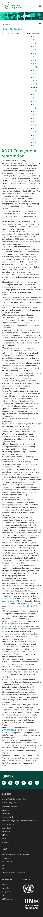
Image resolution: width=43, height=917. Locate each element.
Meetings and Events (7, 817)
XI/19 (35, 98)
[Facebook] (11, 782)
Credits (4, 895)
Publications (5, 842)
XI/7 (34, 57)
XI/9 (34, 64)
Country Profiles (6, 813)
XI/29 (35, 132)
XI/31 (35, 139)
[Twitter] (18, 782)
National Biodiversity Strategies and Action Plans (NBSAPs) (19, 820)
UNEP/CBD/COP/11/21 (30, 606)
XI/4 (34, 46)
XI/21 (35, 104)
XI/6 (34, 53)
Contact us (5, 884)
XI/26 (35, 122)
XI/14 (35, 81)
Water (3, 868)
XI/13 (35, 77)
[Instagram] (31, 782)
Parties (4, 838)
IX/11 (11, 563)
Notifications (5, 835)
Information (7, 24)
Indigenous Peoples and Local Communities (14, 872)
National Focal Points (8, 824)
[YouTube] (5, 782)
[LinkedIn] (25, 782)
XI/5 (34, 50)
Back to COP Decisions (12, 29)
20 (3, 555)
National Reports (6, 828)
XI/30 (35, 135)
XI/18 (35, 94)
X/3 (15, 563)
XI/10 (35, 67)
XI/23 (35, 111)
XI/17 (35, 91)
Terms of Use (5, 888)
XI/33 (35, 145)
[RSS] (38, 782)
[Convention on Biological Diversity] (13, 6)
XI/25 (35, 118)
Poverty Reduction (7, 861)
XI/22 (35, 108)
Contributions (5, 810)
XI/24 (35, 115)
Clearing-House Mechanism (9, 806)
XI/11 (35, 70)
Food (3, 865)
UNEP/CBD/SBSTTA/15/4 (29, 176)
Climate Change (6, 858)
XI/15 (35, 84)
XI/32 (35, 142)
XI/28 (35, 128)
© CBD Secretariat (7, 899)
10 (26, 343)
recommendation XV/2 (10, 601)
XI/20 (35, 101)
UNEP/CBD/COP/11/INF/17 (12, 626)
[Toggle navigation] (40, 5)
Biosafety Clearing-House (9, 803)
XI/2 (34, 40)
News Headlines (6, 831)
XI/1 (34, 36)
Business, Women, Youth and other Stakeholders (16, 854)
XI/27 (35, 125)
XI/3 (34, 43)
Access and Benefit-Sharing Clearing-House (14, 799)
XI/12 (35, 74)
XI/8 (34, 60)
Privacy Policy (6, 892)
